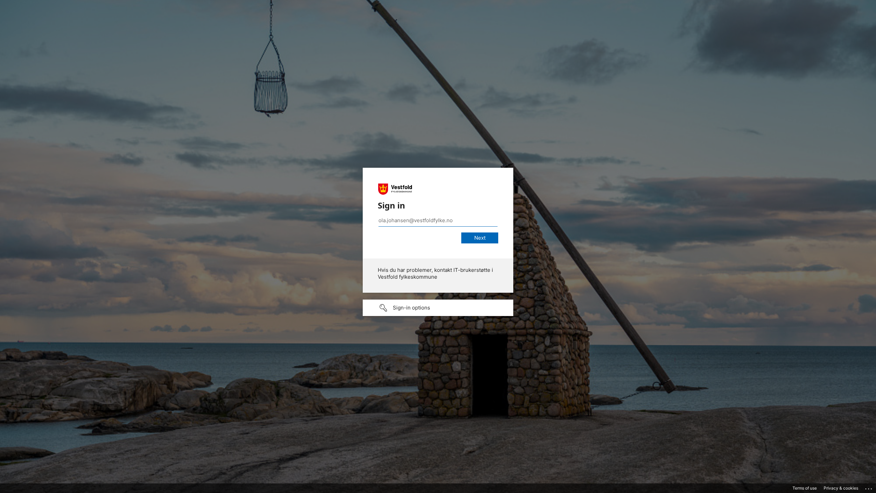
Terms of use (805, 488)
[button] (438, 308)
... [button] (869, 487)
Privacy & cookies (841, 488)
